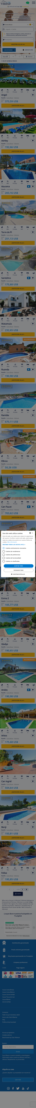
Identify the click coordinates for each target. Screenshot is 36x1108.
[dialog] (18, 554)
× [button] (32, 533)
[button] (18, 544)
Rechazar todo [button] (18, 570)
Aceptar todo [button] (18, 566)
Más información (12, 542)
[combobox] (30, 533)
